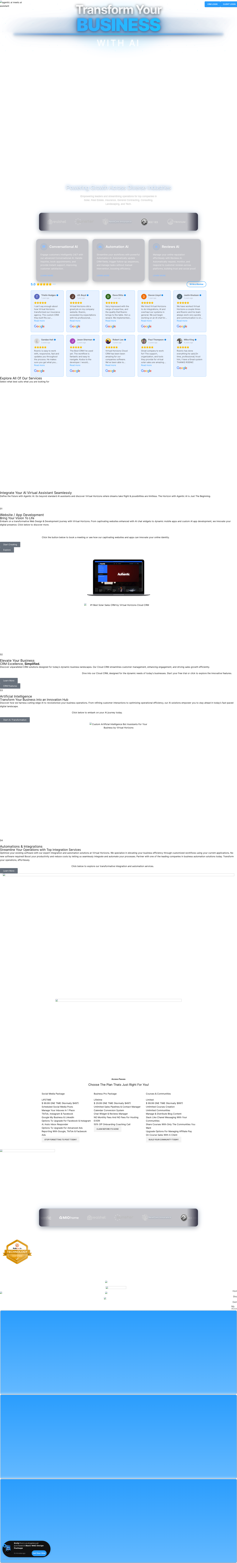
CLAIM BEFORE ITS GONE (108, 1129)
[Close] (48, 1544)
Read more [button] (39, 320)
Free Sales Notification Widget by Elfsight (15, 1559)
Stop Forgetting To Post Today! (60, 1139)
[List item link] (118, 1190)
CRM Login (212, 4)
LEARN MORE (46, 275)
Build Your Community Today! (164, 1139)
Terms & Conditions (10, 1276)
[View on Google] (37, 296)
